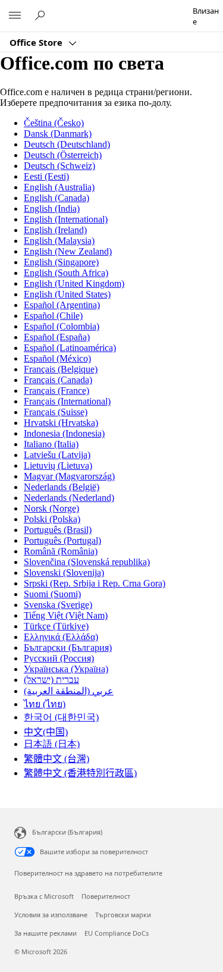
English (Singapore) (61, 262)
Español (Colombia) (61, 326)
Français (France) (56, 390)
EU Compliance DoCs (116, 933)
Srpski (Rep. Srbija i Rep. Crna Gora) (94, 583)
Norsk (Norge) (51, 508)
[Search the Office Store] (42, 15)
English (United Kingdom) (74, 283)
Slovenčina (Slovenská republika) (87, 562)
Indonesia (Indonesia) (64, 433)
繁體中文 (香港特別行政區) (80, 773)
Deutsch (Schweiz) (59, 166)
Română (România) (61, 551)
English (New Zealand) (68, 251)
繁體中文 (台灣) (56, 759)
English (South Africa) (66, 273)
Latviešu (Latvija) (57, 455)
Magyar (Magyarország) (69, 476)
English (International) (66, 219)
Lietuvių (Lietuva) (58, 465)
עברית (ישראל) (51, 680)
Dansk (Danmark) (58, 133)
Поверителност (105, 896)
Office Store (37, 42)
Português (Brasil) (58, 530)
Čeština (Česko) (54, 123)
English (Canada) (56, 198)
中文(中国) (46, 732)
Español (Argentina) (62, 305)
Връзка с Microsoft (44, 896)
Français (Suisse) (55, 412)
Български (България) (68, 647)
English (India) (52, 208)
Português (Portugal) (62, 540)
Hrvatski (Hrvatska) (61, 423)
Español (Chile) (53, 316)
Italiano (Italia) (51, 444)
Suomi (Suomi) (52, 594)
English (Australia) (59, 187)
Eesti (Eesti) (46, 176)
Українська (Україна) (66, 669)
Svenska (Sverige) (58, 605)
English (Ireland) (55, 230)
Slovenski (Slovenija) (64, 572)
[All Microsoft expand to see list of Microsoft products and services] (15, 16)
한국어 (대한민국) (61, 717)
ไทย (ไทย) (44, 704)
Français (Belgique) (61, 369)
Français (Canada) (58, 380)
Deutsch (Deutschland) (67, 144)
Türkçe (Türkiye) (56, 626)
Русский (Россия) (59, 658)
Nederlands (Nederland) (69, 498)
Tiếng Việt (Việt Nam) (66, 615)
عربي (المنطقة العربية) (69, 691)
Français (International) (67, 401)
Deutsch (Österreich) (63, 155)
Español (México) (57, 358)
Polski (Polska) (52, 519)
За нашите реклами (45, 933)
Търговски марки (123, 914)
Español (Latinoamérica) (70, 348)
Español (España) (57, 337)
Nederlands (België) (61, 487)
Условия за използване (50, 914)
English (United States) (67, 294)
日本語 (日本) (52, 744)
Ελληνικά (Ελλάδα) (61, 637)
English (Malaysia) (59, 241)
